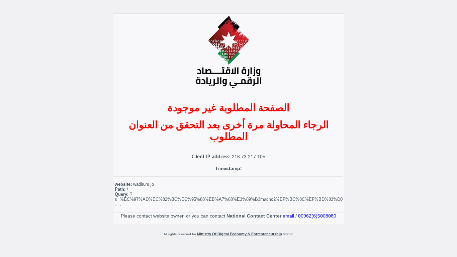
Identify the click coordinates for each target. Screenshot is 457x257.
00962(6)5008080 (317, 216)
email (288, 216)
